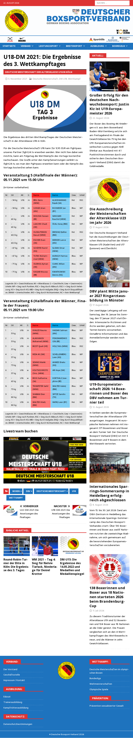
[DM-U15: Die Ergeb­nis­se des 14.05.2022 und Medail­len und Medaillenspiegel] (73, 546)
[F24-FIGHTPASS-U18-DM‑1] (44, 460)
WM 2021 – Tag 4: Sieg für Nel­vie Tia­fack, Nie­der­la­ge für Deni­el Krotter (44, 567)
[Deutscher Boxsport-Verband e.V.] (66, 41)
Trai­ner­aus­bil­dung (12, 702)
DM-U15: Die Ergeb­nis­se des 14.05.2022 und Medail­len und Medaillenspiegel (72, 567)
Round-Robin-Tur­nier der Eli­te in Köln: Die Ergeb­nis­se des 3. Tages (16, 565)
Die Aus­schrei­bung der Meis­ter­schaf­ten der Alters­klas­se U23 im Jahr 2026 (108, 216)
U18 (74, 491)
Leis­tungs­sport (48, 46)
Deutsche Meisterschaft (45, 79)
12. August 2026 (101, 407)
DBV (28, 491)
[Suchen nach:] (112, 3)
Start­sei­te (9, 46)
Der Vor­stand (10, 669)
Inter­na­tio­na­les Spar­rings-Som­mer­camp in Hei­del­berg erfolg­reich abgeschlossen (109, 493)
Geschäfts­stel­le (11, 675)
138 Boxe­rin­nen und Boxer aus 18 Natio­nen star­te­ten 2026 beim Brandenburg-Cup (107, 597)
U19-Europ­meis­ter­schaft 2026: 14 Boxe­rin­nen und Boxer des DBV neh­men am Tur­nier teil (109, 393)
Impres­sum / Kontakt (14, 680)
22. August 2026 (101, 118)
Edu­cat (7, 696)
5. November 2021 (17, 79)
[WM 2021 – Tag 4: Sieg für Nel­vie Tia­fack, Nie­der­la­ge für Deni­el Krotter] (45, 546)
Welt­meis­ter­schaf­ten (101, 684)
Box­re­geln (118, 46)
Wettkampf (74, 79)
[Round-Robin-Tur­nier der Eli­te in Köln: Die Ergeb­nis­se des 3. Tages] (16, 546)
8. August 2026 (100, 505)
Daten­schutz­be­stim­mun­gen (17, 724)
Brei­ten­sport (74, 46)
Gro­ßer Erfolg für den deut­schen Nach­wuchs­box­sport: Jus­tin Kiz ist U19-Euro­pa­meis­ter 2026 (109, 104)
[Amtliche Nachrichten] (109, 190)
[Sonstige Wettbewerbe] (109, 569)
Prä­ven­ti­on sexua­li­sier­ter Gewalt (107, 706)
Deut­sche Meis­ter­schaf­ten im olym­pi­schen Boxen (109, 671)
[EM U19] (109, 76)
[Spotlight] (109, 467)
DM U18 (63, 79)
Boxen (16, 491)
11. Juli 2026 (98, 610)
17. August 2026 (101, 227)
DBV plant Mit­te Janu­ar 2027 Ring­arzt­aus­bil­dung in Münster (109, 296)
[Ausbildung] (109, 272)
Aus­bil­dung (97, 46)
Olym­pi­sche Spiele (99, 689)
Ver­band (26, 46)
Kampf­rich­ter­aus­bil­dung (15, 708)
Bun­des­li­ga (95, 678)
